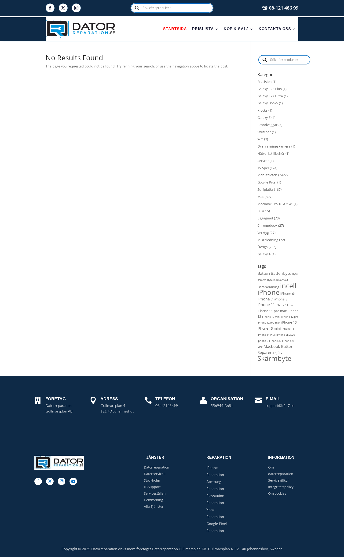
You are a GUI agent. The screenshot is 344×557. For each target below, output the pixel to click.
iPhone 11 (266, 304)
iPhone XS (275, 340)
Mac (260, 196)
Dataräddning (268, 287)
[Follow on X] (63, 8)
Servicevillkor (278, 480)
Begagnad (265, 218)
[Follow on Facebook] (50, 8)
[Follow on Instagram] (76, 8)
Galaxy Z (264, 117)
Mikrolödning (267, 240)
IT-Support (152, 487)
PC (259, 211)
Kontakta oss (275, 29)
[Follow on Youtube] (73, 481)
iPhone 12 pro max (268, 322)
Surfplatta (265, 189)
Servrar (263, 161)
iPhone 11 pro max (272, 311)
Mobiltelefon (267, 175)
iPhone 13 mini (269, 328)
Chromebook (267, 225)
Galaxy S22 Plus (269, 89)
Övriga (262, 247)
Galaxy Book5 (267, 103)
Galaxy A (264, 254)
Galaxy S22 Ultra (270, 96)
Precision (264, 81)
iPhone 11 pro (284, 305)
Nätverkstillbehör (271, 153)
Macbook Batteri (278, 346)
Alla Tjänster (154, 506)
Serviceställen (155, 493)
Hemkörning (153, 500)
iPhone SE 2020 (285, 334)
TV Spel (263, 168)
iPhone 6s (288, 293)
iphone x (262, 340)
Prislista (203, 29)
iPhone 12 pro (289, 316)
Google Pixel (266, 182)
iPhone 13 (289, 322)
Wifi (260, 139)
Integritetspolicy (280, 487)
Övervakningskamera (273, 146)
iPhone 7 (265, 299)
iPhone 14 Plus (266, 334)
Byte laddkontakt (277, 280)
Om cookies (277, 493)
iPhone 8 (280, 299)
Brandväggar (267, 125)
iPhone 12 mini (271, 316)
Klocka (262, 110)
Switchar (264, 132)
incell (288, 285)
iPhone (268, 292)
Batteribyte (281, 273)
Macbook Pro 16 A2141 (275, 204)
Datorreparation (156, 467)
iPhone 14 (288, 328)
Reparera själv (269, 352)
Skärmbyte (274, 358)
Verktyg (263, 232)
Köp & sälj (236, 29)
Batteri (263, 273)
